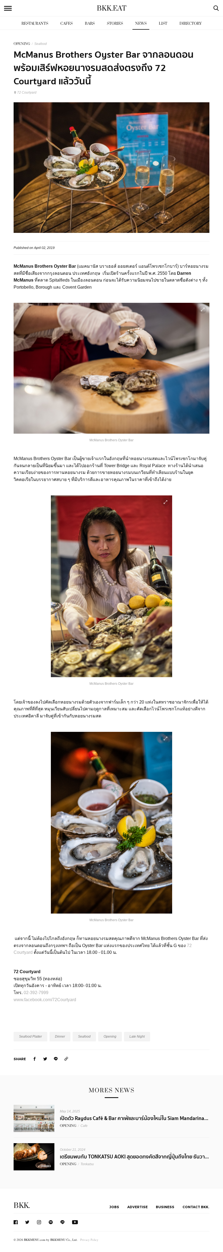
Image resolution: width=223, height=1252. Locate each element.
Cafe (84, 1126)
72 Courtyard (26, 92)
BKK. (22, 1205)
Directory (190, 23)
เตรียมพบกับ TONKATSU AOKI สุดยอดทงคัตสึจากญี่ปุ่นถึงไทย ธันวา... (134, 1157)
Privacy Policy (89, 1240)
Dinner (60, 1036)
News (141, 23)
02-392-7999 (36, 992)
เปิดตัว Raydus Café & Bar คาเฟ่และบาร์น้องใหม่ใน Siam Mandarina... (134, 1118)
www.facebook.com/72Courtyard (45, 999)
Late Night (137, 1036)
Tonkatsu (87, 1164)
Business (165, 1207)
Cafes (66, 23)
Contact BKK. (195, 1207)
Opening (110, 1036)
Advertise (137, 1207)
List (163, 23)
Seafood (40, 44)
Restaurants (34, 23)
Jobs (114, 1207)
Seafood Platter (30, 1036)
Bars (90, 23)
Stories (115, 23)
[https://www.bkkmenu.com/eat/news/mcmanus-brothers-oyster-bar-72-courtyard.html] (66, 1058)
